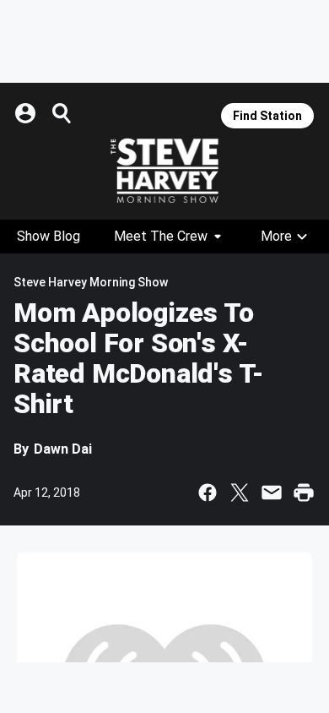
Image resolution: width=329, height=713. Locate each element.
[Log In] (27, 113)
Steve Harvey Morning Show (90, 282)
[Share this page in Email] (271, 492)
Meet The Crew (161, 236)
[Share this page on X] (239, 492)
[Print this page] (304, 492)
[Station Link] (164, 170)
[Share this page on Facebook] (207, 492)
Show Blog (48, 236)
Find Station (267, 115)
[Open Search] (62, 113)
